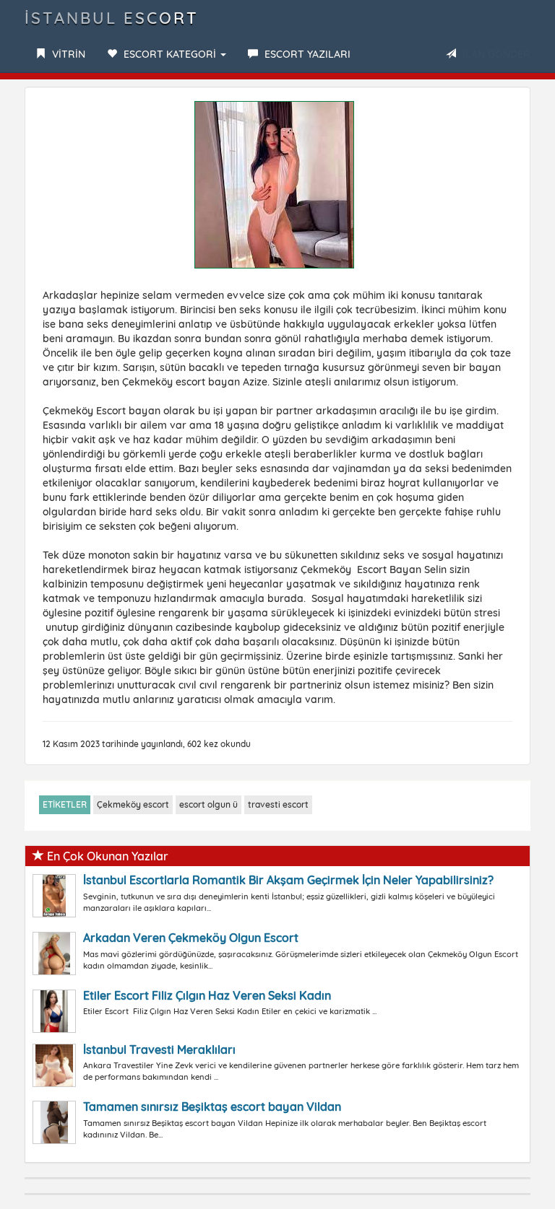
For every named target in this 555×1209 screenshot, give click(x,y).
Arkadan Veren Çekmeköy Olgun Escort (190, 937)
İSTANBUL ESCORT (112, 18)
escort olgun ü (208, 804)
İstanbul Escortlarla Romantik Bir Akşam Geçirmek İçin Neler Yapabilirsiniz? (288, 880)
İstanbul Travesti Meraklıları (159, 1049)
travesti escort (278, 804)
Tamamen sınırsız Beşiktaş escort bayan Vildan (212, 1106)
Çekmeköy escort (133, 804)
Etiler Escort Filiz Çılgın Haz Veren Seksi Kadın (207, 995)
